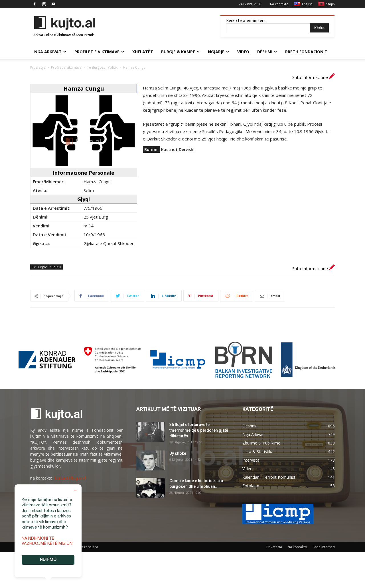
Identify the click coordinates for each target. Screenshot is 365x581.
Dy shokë (177, 453)
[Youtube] (53, 4)
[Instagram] (44, 4)
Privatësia (274, 547)
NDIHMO (48, 560)
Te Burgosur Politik (102, 67)
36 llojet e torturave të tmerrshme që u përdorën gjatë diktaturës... (198, 430)
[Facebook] (34, 4)
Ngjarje (216, 51)
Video (243, 51)
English (307, 4)
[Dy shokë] (150, 460)
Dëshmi (264, 51)
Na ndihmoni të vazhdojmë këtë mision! (47, 541)
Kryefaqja (38, 67)
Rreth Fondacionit (306, 51)
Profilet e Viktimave (96, 51)
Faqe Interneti (324, 547)
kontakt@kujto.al (70, 478)
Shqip (330, 4)
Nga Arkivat (48, 51)
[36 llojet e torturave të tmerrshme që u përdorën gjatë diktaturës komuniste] (150, 432)
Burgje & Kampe (178, 51)
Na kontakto (279, 4)
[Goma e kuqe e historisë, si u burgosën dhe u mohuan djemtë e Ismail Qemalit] (150, 488)
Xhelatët (142, 51)
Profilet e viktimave (66, 67)
